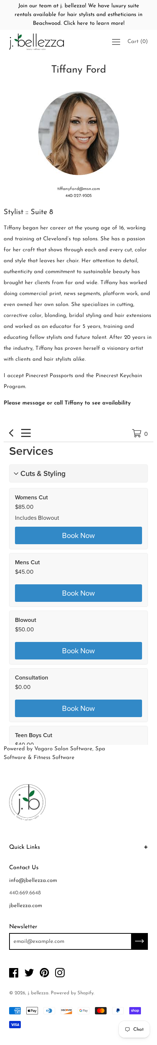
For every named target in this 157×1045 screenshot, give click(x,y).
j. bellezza (38, 993)
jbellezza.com (25, 906)
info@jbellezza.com (33, 880)
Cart (137, 41)
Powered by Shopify (72, 993)
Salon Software (73, 749)
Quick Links (24, 847)
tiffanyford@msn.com (78, 189)
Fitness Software (54, 757)
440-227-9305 (78, 196)
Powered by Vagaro (28, 749)
